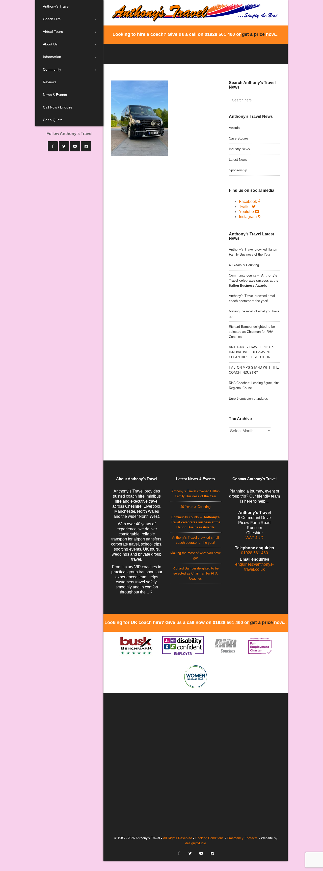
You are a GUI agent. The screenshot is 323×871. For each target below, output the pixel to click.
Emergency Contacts (242, 838)
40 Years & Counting (244, 265)
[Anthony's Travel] (195, 12)
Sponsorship (238, 170)
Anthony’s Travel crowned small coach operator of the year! (252, 298)
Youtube (246, 211)
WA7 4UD (254, 538)
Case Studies (239, 138)
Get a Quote (53, 120)
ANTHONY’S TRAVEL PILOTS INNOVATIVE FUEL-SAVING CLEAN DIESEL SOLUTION (251, 352)
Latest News (238, 159)
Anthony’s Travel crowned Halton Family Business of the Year (253, 252)
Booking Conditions (209, 838)
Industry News (239, 149)
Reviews (49, 82)
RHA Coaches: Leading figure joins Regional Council (254, 385)
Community (52, 69)
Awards (234, 128)
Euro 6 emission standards (248, 398)
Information (52, 57)
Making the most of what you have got (254, 313)
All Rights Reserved (177, 838)
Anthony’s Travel (56, 6)
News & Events (55, 95)
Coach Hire (52, 19)
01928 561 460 (254, 553)
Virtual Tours (53, 32)
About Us (50, 44)
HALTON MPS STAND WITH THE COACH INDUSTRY (254, 370)
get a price (253, 34)
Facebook (248, 201)
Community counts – (253, 280)
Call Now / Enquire (57, 107)
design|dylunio (195, 843)
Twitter (245, 206)
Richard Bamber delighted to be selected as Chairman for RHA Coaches (252, 332)
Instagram (248, 216)
